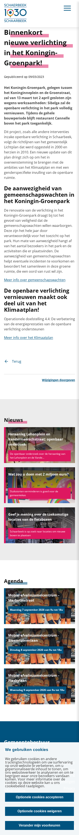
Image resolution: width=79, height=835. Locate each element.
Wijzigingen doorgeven (58, 380)
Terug (16, 361)
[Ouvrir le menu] (67, 8)
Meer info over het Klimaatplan (28, 337)
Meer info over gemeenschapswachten (35, 280)
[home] (15, 13)
